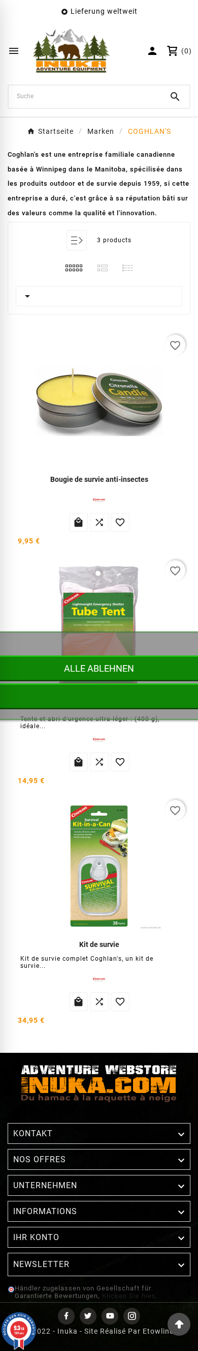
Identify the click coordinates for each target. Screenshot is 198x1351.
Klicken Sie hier (128, 1296)
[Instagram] (131, 1316)
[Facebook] (66, 1316)
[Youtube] (110, 1316)
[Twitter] (88, 1316)
